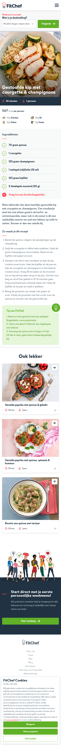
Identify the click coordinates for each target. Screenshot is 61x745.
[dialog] (30, 710)
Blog (30, 662)
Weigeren (30, 724)
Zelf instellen (30, 739)
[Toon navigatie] (57, 5)
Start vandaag (28, 621)
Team (30, 655)
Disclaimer (30, 666)
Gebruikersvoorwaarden (30, 670)
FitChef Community (12, 5)
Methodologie (30, 674)
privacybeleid (12, 720)
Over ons (30, 651)
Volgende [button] (46, 24)
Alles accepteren (30, 732)
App (30, 659)
